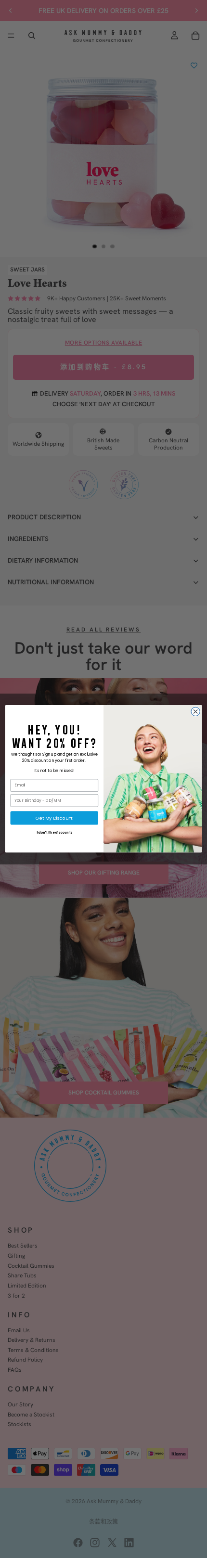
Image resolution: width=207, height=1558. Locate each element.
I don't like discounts (54, 833)
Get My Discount (54, 818)
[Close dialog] (195, 711)
